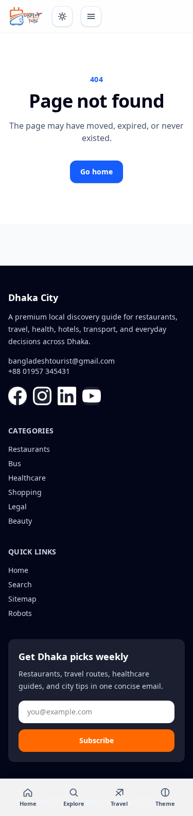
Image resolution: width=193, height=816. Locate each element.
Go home (96, 171)
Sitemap (22, 599)
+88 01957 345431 (39, 371)
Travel (119, 803)
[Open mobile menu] (91, 16)
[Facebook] (17, 396)
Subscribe (96, 740)
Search (20, 584)
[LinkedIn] (67, 396)
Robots (20, 613)
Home (18, 570)
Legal (17, 506)
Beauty (20, 521)
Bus (14, 463)
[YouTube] (91, 396)
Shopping (25, 492)
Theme (165, 803)
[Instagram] (42, 396)
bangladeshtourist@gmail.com (61, 361)
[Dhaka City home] (26, 16)
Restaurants (29, 449)
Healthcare (27, 478)
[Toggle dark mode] (62, 16)
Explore (73, 803)
